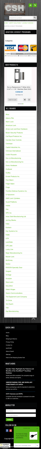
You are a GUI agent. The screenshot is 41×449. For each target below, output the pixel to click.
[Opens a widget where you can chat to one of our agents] (26, 437)
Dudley (8, 173)
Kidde (8, 235)
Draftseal (9, 169)
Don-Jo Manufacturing (13, 158)
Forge (8, 187)
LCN (7, 238)
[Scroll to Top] (34, 319)
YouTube (10, 430)
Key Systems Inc (12, 231)
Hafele (8, 205)
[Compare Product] (30, 5)
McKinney (9, 260)
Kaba (7, 224)
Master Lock (10, 256)
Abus (7, 114)
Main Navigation (6, 18)
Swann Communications (14, 293)
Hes (7, 209)
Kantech (8, 227)
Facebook (7, 430)
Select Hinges (10, 289)
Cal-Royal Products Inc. (14, 136)
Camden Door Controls (14, 140)
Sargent (8, 271)
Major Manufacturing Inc (14, 253)
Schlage (8, 275)
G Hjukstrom (10, 194)
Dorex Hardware (11, 165)
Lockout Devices (27, 23)
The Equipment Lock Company (16, 296)
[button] (5, 446)
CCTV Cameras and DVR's (14, 394)
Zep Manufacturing (12, 311)
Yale (7, 307)
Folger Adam (10, 183)
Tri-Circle (9, 300)
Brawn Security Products (14, 132)
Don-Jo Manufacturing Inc (14, 162)
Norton (8, 264)
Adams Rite (10, 118)
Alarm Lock (10, 121)
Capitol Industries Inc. (13, 147)
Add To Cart (10, 100)
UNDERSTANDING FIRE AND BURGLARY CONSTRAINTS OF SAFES (19, 383)
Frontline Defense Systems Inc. (16, 191)
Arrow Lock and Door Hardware (16, 129)
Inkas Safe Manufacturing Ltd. (16, 216)
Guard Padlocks (11, 202)
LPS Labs (9, 245)
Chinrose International (13, 151)
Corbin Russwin (11, 154)
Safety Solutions (15, 23)
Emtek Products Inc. (13, 176)
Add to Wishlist (22, 99)
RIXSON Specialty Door (14, 267)
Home (6, 23)
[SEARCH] (35, 18)
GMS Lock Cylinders (13, 198)
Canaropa (9, 143)
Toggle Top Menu (20, 1)
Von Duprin (9, 304)
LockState (9, 242)
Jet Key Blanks (11, 220)
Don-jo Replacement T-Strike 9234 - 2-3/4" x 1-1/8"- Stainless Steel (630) (17, 88)
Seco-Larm (9, 282)
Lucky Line (9, 249)
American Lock (11, 125)
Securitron (9, 286)
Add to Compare (26, 99)
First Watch (9, 180)
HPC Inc (9, 213)
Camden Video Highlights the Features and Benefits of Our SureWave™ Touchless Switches (20, 371)
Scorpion (9, 278)
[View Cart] (35, 5)
